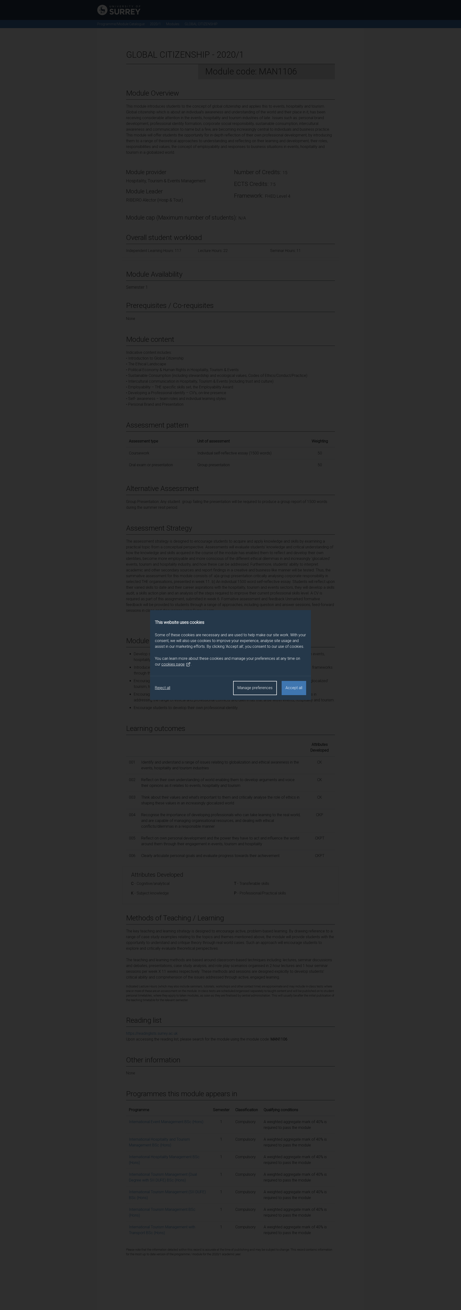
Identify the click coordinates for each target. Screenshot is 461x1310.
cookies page (173, 664)
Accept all (293, 688)
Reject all (162, 688)
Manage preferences (255, 688)
